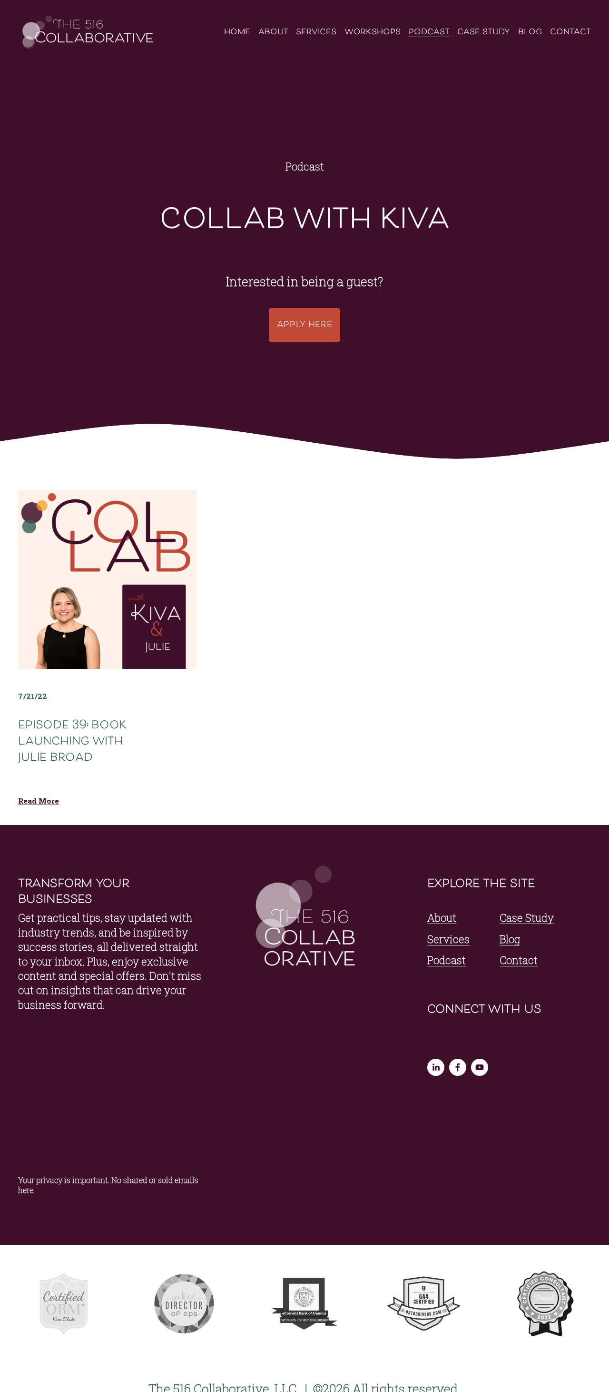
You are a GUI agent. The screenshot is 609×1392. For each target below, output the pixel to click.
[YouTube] (479, 1067)
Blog (530, 32)
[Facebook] (457, 1067)
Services (316, 32)
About (273, 32)
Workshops (372, 32)
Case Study (483, 32)
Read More (38, 800)
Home (237, 32)
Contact (570, 32)
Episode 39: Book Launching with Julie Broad (72, 742)
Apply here (305, 325)
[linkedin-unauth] (435, 1067)
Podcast (429, 32)
